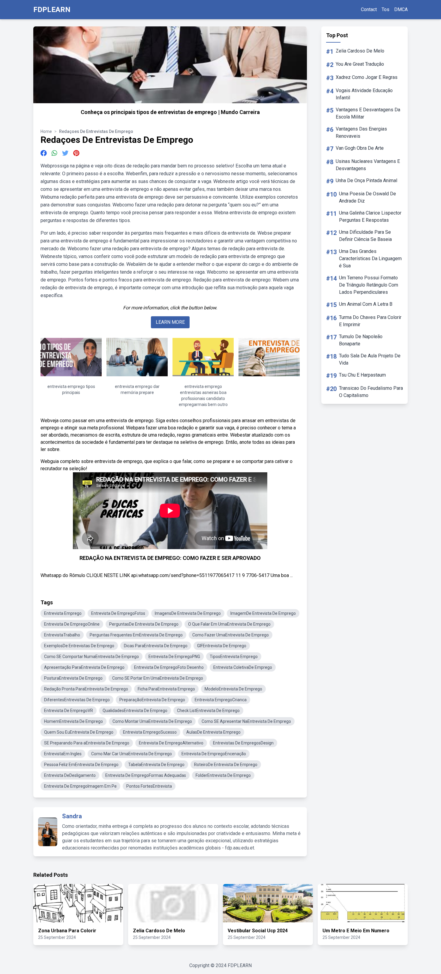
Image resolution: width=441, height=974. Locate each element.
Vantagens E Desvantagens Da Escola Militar (368, 113)
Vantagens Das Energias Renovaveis (361, 132)
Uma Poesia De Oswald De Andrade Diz (367, 197)
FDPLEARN (51, 9)
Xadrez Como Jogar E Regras (367, 77)
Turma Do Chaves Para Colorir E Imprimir (370, 320)
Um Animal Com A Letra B (365, 304)
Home (46, 131)
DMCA (401, 9)
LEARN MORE (170, 322)
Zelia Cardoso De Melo (360, 51)
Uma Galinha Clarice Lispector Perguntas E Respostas (370, 216)
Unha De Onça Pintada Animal (366, 180)
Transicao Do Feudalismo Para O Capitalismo (371, 391)
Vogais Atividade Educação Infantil (364, 94)
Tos (385, 9)
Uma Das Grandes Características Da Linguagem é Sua (370, 258)
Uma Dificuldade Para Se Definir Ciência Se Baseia (365, 235)
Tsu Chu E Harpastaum (362, 375)
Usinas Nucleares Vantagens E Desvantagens (368, 164)
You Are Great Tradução (360, 64)
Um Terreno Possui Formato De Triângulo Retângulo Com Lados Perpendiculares (368, 285)
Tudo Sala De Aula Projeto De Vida (369, 359)
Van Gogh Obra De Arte (360, 148)
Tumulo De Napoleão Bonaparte (360, 340)
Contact (369, 9)
